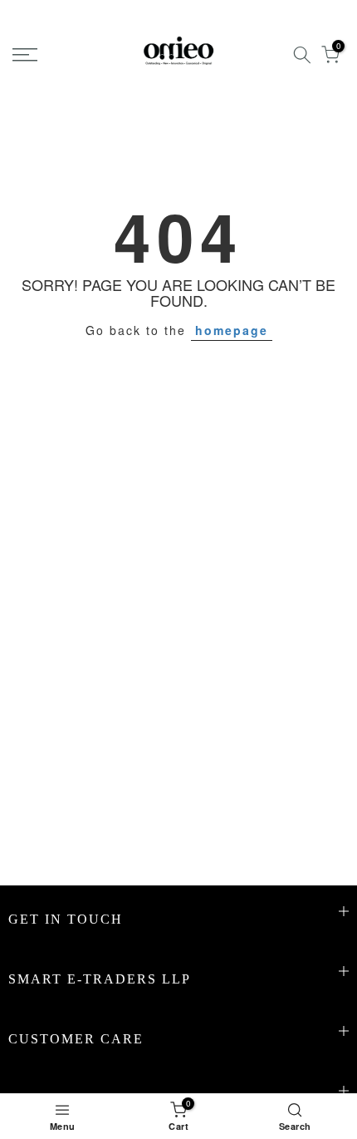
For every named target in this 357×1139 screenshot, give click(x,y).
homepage (231, 330)
